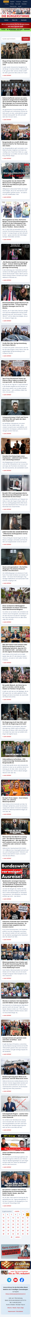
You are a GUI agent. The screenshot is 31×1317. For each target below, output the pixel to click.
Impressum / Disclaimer (15, 1311)
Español (25, 1)
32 (23, 1227)
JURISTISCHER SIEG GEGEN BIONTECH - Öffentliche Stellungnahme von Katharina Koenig (15, 533)
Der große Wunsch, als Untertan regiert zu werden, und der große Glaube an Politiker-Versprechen (14, 687)
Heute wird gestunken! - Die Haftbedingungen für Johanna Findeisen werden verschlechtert (15, 569)
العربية (19, 6)
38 (23, 1230)
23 (8, 1224)
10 (3, 1218)
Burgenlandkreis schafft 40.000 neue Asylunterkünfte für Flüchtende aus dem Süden (14, 144)
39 (27, 1230)
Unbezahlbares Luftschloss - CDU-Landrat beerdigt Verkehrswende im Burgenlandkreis (15, 761)
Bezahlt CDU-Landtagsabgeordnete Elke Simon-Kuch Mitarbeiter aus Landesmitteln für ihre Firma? (15, 495)
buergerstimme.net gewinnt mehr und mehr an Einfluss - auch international (14, 1039)
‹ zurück (16, 1211)
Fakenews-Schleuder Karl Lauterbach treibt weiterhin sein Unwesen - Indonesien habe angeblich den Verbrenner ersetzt (15, 924)
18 (13, 1221)
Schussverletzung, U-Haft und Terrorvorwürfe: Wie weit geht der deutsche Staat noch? (15, 419)
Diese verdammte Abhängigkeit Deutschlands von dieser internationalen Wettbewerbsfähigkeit (14, 607)
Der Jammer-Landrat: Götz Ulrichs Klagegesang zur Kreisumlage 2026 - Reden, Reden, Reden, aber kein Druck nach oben (14, 1192)
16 (3, 1221)
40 (3, 1234)
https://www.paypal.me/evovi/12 (15, 1294)
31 (18, 1227)
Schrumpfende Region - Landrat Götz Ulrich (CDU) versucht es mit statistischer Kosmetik (15, 1115)
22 (3, 1224)
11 (8, 1218)
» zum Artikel (6, 75)
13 (18, 1218)
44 (23, 1234)
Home (6, 20)
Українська (13, 6)
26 (23, 1224)
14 (23, 1218)
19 (18, 1221)
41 (8, 1234)
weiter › (18, 1237)
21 (27, 1221)
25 (18, 1224)
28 (3, 1227)
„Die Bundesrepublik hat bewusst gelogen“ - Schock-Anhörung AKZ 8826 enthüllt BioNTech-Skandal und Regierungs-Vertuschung (15, 264)
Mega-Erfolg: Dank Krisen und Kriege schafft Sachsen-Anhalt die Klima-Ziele (15, 63)
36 (13, 1230)
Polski (12, 4)
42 (13, 1234)
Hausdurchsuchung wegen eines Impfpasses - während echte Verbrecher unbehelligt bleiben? (15, 458)
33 (27, 1227)
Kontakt (24, 20)
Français (18, 1)
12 (13, 1218)
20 (23, 1221)
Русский (17, 4)
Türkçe (6, 4)
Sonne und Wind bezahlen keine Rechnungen (13, 1153)
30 (13, 1227)
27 (27, 1224)
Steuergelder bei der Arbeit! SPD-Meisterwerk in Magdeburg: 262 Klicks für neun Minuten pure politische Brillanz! (14, 183)
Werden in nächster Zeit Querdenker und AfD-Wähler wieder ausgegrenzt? (15, 1002)
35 (8, 1230)
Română (24, 4)
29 (8, 1227)
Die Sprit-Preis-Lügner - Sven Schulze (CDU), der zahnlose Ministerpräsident (15, 799)
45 (27, 1234)
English (12, 1)
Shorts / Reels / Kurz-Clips (15, 1308)
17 (8, 1221)
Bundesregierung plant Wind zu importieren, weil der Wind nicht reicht (15, 1077)
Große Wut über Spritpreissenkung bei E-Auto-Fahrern (14, 344)
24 (13, 1224)
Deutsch (6, 1)
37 (18, 1230)
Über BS (14, 20)
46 (11, 1237)
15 (27, 1218)
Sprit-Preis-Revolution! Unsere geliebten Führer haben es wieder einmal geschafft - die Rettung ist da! (14, 380)
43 (18, 1234)
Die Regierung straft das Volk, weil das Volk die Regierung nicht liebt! (14, 723)
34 (3, 1230)
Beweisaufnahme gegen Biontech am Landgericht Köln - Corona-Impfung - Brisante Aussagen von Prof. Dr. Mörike (15, 305)
